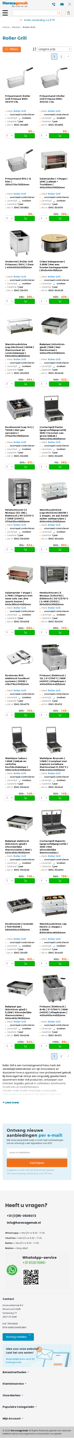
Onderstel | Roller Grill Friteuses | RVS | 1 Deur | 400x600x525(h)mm (19, 264)
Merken (16, 27)
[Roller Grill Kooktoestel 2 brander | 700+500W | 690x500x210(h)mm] (19, 905)
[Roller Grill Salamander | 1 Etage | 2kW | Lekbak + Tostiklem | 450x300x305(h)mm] (54, 160)
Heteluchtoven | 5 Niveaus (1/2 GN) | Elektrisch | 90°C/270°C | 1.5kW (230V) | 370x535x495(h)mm (19, 516)
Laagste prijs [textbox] (47, 49)
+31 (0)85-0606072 (21, 1216)
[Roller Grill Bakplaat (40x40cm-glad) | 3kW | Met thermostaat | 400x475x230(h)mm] (54, 326)
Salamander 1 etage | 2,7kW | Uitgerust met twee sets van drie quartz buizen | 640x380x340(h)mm (18, 598)
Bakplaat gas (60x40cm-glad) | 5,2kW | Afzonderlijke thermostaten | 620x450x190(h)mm (18, 1012)
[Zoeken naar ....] (58, 13)
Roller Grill (20, 111)
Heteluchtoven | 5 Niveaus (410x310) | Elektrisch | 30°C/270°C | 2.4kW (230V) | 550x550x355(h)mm (54, 598)
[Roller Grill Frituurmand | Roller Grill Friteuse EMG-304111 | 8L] (19, 77)
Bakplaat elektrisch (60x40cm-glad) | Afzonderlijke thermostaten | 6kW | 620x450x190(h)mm (18, 847)
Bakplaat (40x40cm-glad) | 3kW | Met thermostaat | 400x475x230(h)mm (52, 348)
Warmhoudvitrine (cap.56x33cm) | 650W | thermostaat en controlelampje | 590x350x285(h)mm (19, 350)
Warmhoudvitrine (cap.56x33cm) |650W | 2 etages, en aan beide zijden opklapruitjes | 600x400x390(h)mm (54, 516)
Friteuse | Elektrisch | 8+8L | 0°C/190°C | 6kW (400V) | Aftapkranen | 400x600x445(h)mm (54, 1011)
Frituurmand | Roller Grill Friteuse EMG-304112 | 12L (52, 99)
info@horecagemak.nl (24, 1223)
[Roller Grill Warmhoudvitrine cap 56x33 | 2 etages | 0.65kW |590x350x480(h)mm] (54, 905)
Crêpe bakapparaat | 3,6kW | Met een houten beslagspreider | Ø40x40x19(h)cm (54, 266)
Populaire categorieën (19, 1407)
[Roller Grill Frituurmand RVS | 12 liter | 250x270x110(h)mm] (19, 160)
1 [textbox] (7, 136)
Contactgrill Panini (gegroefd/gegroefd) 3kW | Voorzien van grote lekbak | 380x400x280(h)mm (53, 433)
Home (6, 27)
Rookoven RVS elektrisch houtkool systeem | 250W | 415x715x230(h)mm (17, 679)
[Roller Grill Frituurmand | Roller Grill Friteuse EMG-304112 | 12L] (54, 77)
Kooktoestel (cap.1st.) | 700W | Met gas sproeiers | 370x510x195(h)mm (19, 431)
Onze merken (12, 1395)
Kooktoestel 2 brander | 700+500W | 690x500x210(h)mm (19, 927)
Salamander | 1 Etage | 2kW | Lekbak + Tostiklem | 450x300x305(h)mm (53, 183)
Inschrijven (37, 1163)
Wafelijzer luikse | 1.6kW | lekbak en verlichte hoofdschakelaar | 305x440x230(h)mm (18, 764)
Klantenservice (13, 1384)
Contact (8, 1299)
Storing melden (18, 1336)
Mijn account (12, 1418)
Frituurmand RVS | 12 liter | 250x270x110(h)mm (18, 181)
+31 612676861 (33, 1262)
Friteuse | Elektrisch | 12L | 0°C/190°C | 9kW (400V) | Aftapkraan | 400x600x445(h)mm (53, 679)
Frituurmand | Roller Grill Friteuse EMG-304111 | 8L (17, 99)
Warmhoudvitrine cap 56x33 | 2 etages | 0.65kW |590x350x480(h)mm (53, 928)
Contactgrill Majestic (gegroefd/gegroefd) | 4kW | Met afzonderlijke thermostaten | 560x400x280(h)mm (53, 847)
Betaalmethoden (15, 1372)
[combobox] (54, 49)
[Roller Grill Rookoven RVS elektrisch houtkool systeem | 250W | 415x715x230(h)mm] (19, 657)
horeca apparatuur (27, 1072)
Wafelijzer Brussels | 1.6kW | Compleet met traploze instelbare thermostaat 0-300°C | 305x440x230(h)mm (54, 764)
